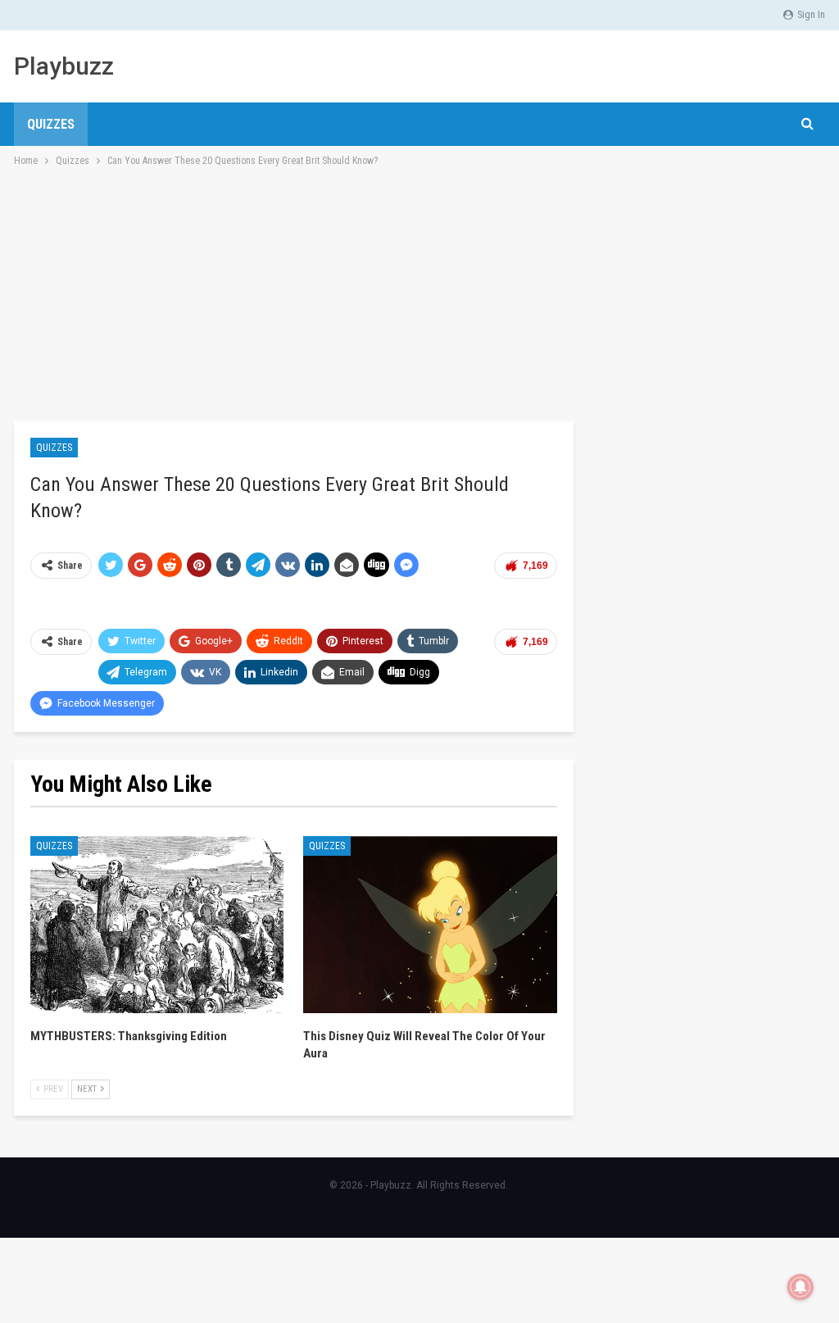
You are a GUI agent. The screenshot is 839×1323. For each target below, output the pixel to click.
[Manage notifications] (800, 1287)
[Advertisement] (419, 292)
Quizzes (51, 124)
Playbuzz (64, 66)
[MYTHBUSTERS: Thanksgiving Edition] (156, 925)
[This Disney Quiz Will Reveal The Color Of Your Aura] (429, 925)
